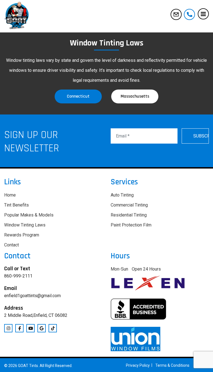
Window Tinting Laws (24, 225)
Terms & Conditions (172, 365)
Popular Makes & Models (29, 215)
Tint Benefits (16, 205)
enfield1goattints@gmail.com (176, 14)
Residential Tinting (129, 215)
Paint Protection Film (131, 225)
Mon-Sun (119, 269)
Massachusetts (135, 96)
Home (10, 195)
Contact (11, 245)
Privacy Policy (138, 365)
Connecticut (78, 96)
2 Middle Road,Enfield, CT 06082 (35, 315)
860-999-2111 (189, 14)
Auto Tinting (122, 195)
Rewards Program (21, 235)
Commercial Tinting (129, 205)
